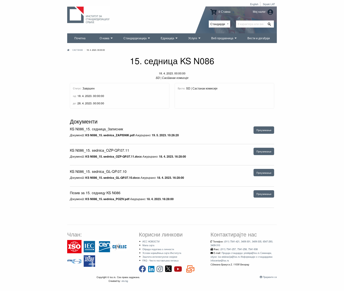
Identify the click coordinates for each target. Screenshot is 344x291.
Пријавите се (270, 277)
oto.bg (124, 281)
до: (75, 103)
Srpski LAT (269, 4)
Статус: (77, 88)
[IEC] (89, 246)
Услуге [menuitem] (192, 38)
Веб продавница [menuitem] (222, 38)
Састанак (77, 49)
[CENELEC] (119, 246)
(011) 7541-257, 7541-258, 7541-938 (239, 249)
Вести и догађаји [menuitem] (258, 38)
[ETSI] (74, 260)
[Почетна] (68, 49)
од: (75, 96)
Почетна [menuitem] (79, 38)
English (254, 4)
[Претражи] (269, 24)
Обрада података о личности (158, 249)
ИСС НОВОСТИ (150, 241)
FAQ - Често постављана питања (160, 260)
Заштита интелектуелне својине (159, 256)
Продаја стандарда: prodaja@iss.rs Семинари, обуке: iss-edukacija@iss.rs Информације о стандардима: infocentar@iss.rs (242, 256)
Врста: (181, 88)
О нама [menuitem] (104, 38)
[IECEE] (89, 260)
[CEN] (104, 246)
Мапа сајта (148, 245)
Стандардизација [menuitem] (135, 38)
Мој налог (259, 12)
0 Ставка (224, 12)
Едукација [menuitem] (167, 38)
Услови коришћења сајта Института (161, 253)
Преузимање (263, 130)
